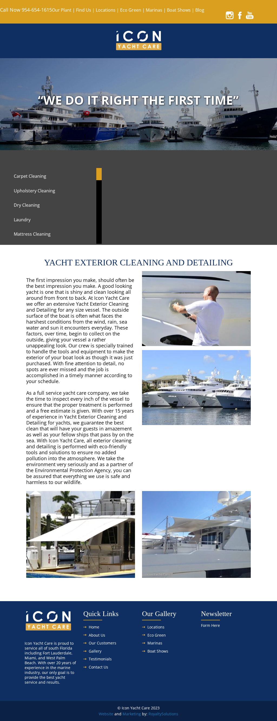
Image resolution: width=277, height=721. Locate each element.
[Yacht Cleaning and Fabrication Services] (138, 48)
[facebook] (239, 15)
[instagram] (229, 15)
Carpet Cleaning (30, 176)
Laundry (22, 220)
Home (94, 627)
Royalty (155, 713)
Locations (106, 10)
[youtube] (249, 15)
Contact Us (98, 667)
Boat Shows (179, 10)
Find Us (83, 10)
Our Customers (102, 643)
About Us (97, 635)
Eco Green (130, 10)
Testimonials (100, 658)
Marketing (132, 713)
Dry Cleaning (27, 205)
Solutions (169, 713)
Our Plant (61, 10)
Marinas (154, 10)
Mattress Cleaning (32, 234)
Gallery (95, 651)
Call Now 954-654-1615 (26, 9)
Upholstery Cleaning (34, 191)
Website (106, 713)
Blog (199, 10)
